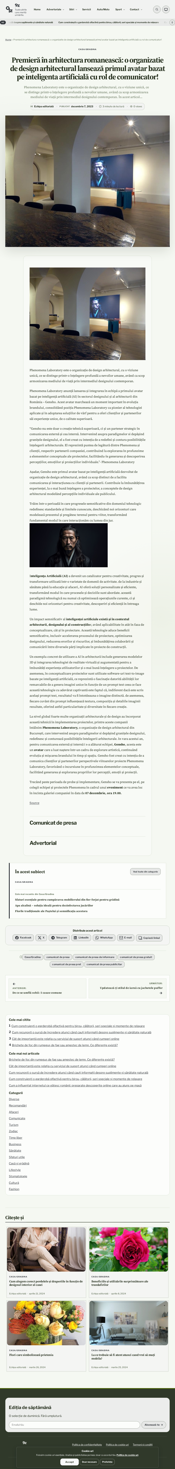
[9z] (9, 9)
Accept (69, 1461)
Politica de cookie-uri (117, 1444)
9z (17, 5)
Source (34, 803)
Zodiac (13, 1131)
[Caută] (157, 9)
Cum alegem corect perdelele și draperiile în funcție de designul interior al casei (46, 1283)
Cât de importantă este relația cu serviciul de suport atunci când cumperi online (65, 1039)
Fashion (14, 1189)
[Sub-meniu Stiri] (76, 9)
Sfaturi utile (17, 1157)
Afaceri (14, 1112)
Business (15, 1144)
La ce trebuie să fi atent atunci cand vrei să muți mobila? (123, 1357)
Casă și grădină (19, 1163)
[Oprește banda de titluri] (172, 22)
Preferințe (107, 1462)
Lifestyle (15, 1170)
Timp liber (15, 1137)
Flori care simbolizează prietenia (31, 1355)
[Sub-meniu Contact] (141, 9)
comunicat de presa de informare (95, 957)
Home (8, 39)
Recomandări (18, 1105)
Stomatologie (18, 1176)
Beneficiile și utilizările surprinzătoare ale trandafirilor (119, 1283)
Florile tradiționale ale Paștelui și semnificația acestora (51, 911)
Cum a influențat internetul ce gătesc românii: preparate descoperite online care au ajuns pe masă (75, 1085)
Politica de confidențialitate (87, 1444)
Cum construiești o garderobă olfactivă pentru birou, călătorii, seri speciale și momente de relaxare (69, 22)
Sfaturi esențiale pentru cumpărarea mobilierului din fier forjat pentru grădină (67, 899)
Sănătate (15, 1150)
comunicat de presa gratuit (136, 957)
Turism (13, 1125)
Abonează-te (152, 1424)
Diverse (14, 1099)
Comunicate (17, 1118)
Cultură (14, 1183)
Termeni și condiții (142, 1444)
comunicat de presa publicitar (104, 964)
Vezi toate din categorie (145, 871)
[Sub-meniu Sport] (124, 9)
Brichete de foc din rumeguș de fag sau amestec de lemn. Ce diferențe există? (65, 1045)
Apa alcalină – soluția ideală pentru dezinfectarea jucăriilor (54, 905)
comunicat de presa (58, 957)
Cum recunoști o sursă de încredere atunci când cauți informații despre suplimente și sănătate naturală (81, 1032)
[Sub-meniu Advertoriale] (63, 9)
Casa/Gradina (87, 49)
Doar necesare (89, 1462)
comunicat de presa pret (66, 964)
